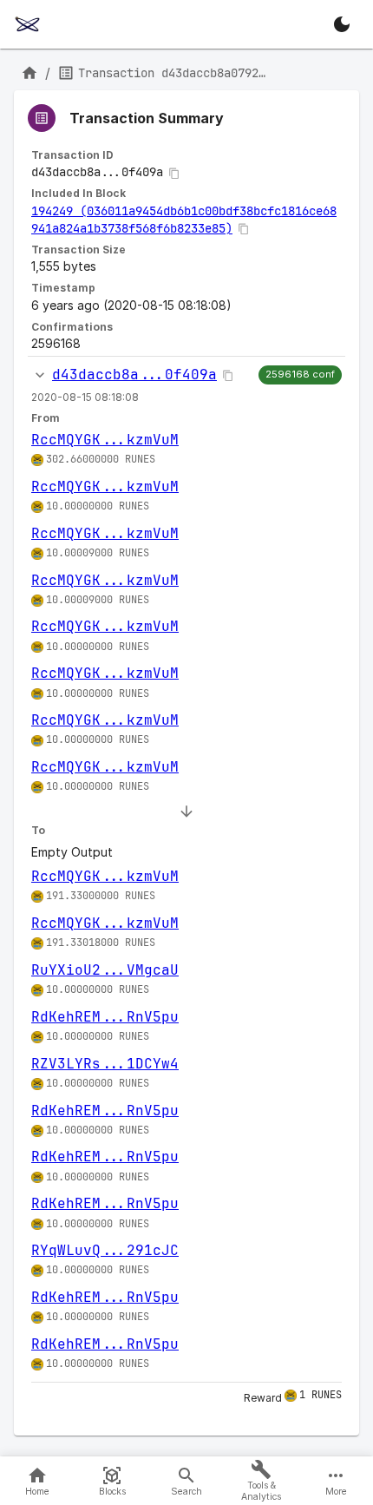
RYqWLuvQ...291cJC (105, 1250)
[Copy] (174, 173)
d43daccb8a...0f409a (134, 374)
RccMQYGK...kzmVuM (105, 439)
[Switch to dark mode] (341, 24)
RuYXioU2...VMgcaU (105, 970)
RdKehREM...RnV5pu (105, 1017)
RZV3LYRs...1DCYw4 (105, 1064)
